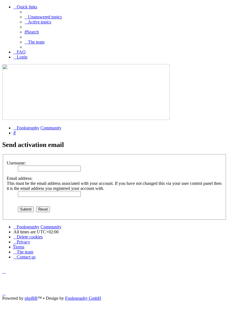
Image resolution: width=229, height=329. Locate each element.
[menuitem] (43, 16)
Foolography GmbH (83, 298)
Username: (16, 163)
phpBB (31, 298)
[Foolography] (86, 118)
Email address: (19, 178)
